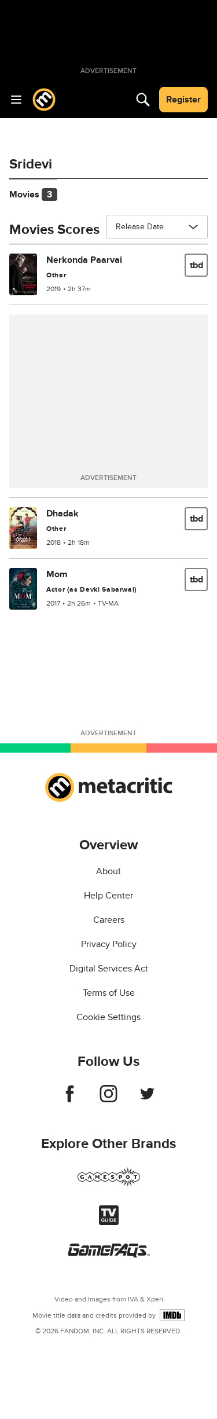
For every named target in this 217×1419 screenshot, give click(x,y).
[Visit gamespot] (108, 1184)
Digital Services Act (108, 968)
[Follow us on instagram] (108, 1099)
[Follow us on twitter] (147, 1099)
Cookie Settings (108, 1017)
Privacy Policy (109, 944)
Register (183, 99)
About (108, 871)
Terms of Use (109, 993)
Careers (108, 920)
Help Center (108, 895)
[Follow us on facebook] (70, 1099)
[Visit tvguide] (108, 1222)
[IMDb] (172, 1315)
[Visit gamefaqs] (108, 1254)
